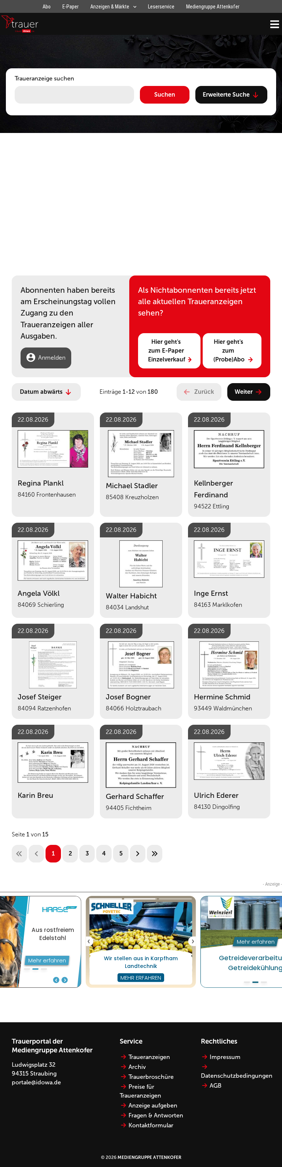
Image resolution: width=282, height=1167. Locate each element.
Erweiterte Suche (226, 94)
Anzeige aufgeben (153, 1105)
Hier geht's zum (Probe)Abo (229, 351)
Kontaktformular (151, 1125)
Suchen (164, 94)
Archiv (137, 1067)
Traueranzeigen (149, 1057)
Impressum (225, 1057)
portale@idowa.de (36, 1082)
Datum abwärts (41, 392)
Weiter (244, 392)
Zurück (204, 392)
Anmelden (51, 357)
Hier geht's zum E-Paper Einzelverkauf (166, 351)
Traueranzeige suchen (44, 78)
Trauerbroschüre (151, 1077)
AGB (215, 1086)
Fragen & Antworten (156, 1115)
